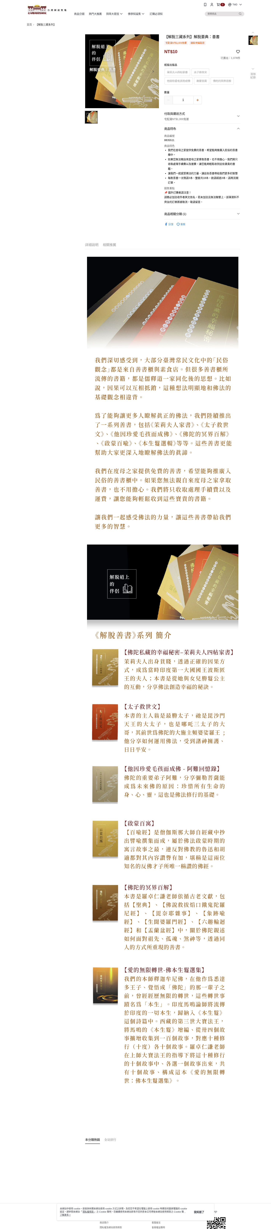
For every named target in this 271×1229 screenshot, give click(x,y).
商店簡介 (104, 1222)
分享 (170, 224)
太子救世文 (200, 72)
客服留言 (156, 1222)
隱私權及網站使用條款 (111, 1227)
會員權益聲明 (158, 1227)
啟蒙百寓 (202, 80)
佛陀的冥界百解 (222, 80)
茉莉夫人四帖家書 (177, 72)
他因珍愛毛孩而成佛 (178, 80)
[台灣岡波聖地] (47, 10)
